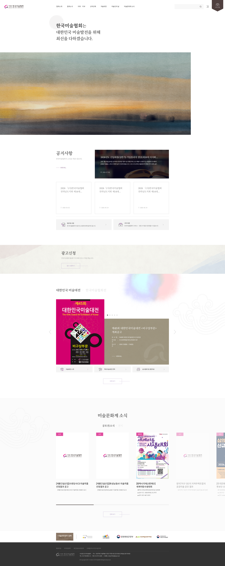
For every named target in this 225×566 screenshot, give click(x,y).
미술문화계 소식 (129, 6)
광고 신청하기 (71, 266)
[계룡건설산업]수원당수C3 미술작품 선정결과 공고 (72, 485)
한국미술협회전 (96, 290)
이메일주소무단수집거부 (94, 548)
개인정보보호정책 (79, 548)
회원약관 (58, 548)
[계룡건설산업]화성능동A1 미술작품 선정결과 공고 (112, 485)
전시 (120, 425)
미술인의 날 (115, 6)
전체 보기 (112, 381)
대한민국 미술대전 (68, 290)
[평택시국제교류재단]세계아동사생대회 (146, 485)
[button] (107, 315)
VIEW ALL (63, 168)
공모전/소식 (108, 425)
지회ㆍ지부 (81, 6)
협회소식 (70, 6)
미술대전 (104, 6)
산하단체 (93, 6)
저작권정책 (67, 548)
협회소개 (59, 6)
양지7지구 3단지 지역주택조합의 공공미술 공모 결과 (191, 485)
